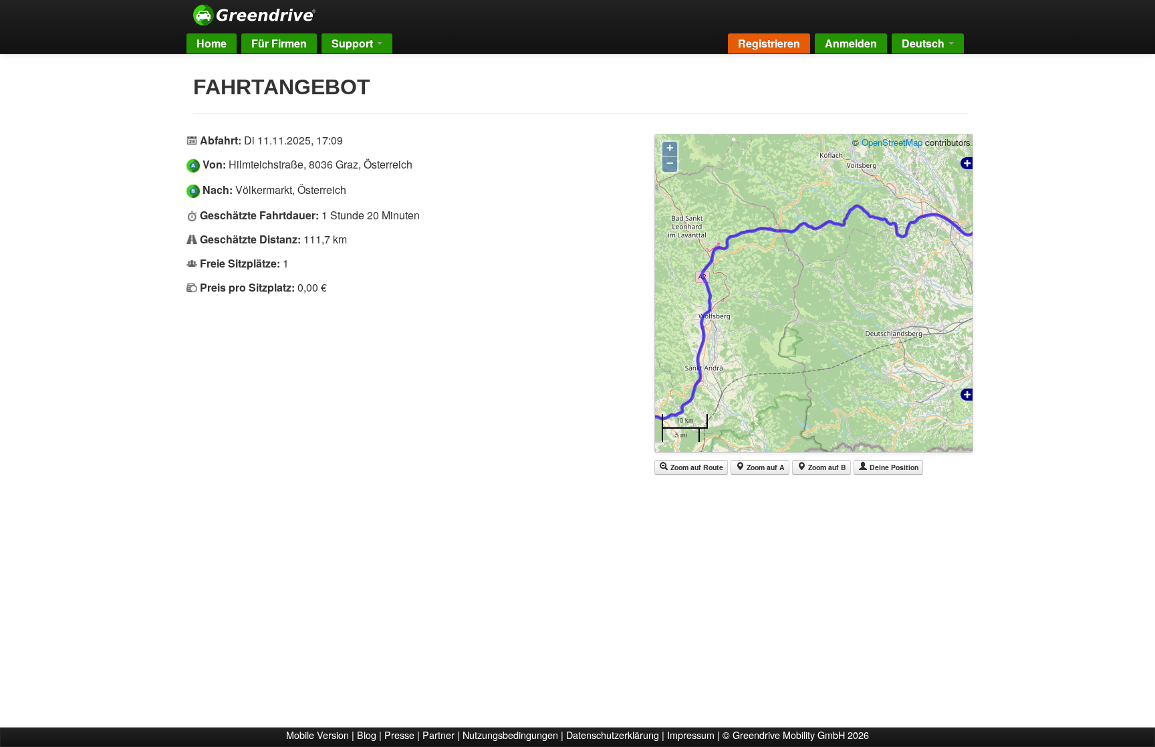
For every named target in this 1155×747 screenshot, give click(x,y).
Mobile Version (317, 735)
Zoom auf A (765, 467)
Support (354, 43)
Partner (438, 735)
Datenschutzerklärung (612, 735)
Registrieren (769, 43)
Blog (366, 735)
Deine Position (893, 467)
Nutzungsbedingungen (510, 735)
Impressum (691, 735)
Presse (399, 735)
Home (212, 43)
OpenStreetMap (892, 142)
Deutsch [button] (924, 43)
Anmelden (851, 43)
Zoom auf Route (695, 467)
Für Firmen (279, 43)
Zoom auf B (826, 467)
